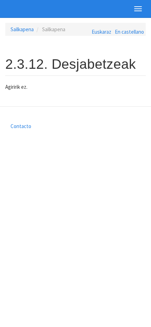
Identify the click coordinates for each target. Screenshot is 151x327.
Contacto (21, 126)
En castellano (129, 31)
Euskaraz (101, 31)
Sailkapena (22, 29)
